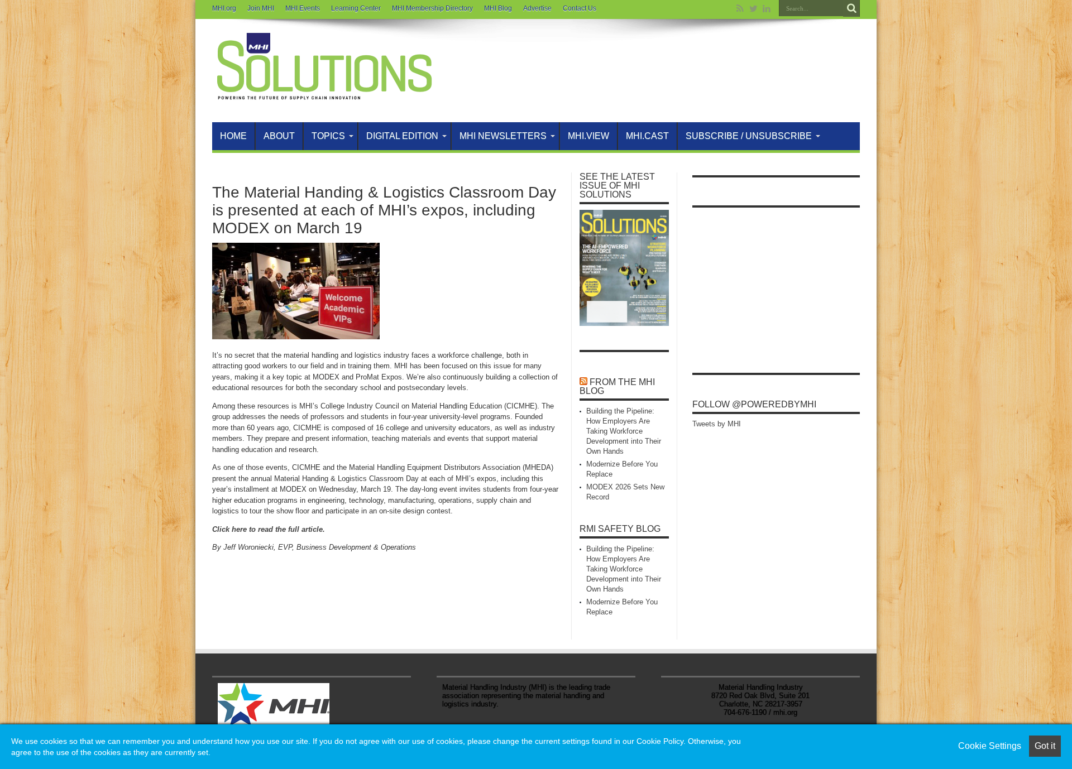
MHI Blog (498, 8)
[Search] (851, 8)
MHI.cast (647, 136)
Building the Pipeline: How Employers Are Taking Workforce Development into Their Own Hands (623, 431)
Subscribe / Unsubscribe (749, 136)
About (279, 136)
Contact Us (579, 8)
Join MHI (260, 8)
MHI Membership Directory (432, 8)
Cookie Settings (989, 746)
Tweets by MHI (716, 424)
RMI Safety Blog (620, 529)
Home (233, 136)
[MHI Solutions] (324, 94)
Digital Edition (402, 136)
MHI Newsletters (503, 136)
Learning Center (356, 8)
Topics (328, 136)
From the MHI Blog (617, 386)
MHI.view (588, 136)
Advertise (537, 8)
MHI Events (302, 8)
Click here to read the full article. (268, 529)
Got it (1045, 746)
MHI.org (224, 8)
